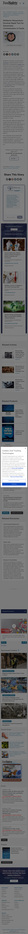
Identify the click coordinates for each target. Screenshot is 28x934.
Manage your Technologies (14, 480)
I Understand (14, 484)
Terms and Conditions (17, 468)
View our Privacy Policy (16, 476)
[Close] (25, 448)
